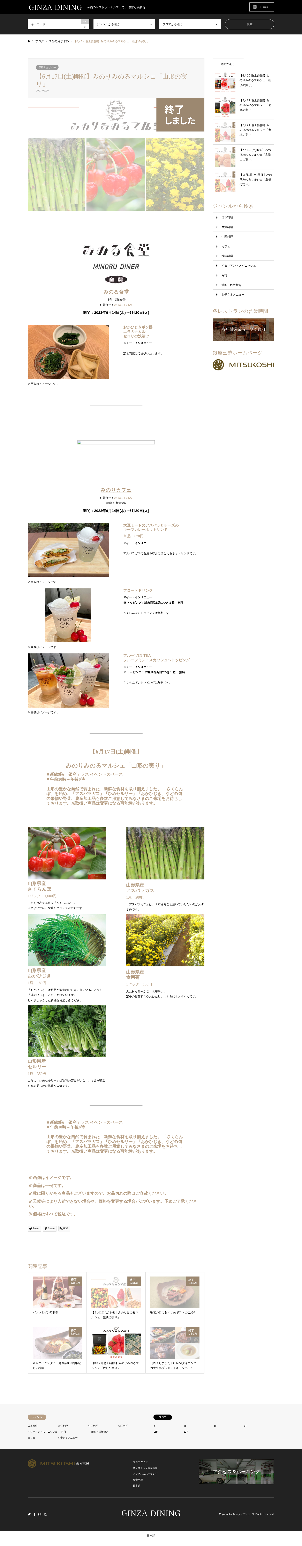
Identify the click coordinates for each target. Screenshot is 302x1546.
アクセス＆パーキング (145, 1473)
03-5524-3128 (123, 304)
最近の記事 (228, 64)
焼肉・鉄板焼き (231, 285)
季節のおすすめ (47, 67)
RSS (45, 1514)
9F (245, 1425)
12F (186, 1431)
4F (185, 1425)
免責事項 (138, 1479)
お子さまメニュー (232, 294)
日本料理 (227, 217)
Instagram (39, 1514)
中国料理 (227, 236)
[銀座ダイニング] (151, 1518)
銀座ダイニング (241, 1514)
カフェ (225, 246)
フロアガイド (140, 1462)
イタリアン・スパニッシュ (238, 265)
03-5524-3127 (123, 497)
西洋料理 (227, 227)
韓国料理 (227, 256)
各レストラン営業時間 (145, 1468)
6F (215, 1425)
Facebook (34, 1514)
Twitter (29, 1514)
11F (155, 1431)
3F (154, 1425)
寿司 (224, 275)
